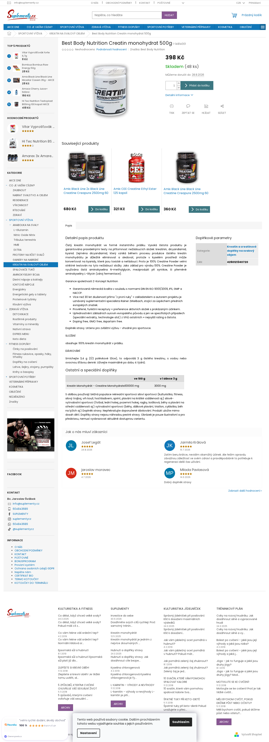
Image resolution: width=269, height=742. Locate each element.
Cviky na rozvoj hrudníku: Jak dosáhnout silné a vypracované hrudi (236, 619)
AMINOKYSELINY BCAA (26, 274)
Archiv (65, 707)
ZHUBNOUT (19, 190)
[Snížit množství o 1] (178, 87)
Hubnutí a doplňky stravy (127, 650)
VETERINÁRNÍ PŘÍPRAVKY (23, 382)
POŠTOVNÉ (164, 3)
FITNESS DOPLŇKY (20, 344)
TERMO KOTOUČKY (27, 579)
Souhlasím (180, 722)
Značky (13, 402)
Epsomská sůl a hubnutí (73, 650)
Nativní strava (22, 329)
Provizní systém (25, 565)
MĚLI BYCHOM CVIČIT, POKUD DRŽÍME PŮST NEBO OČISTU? (234, 701)
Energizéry (19, 289)
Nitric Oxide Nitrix (24, 235)
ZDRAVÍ (17, 215)
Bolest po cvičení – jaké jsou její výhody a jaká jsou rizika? (236, 641)
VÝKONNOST (20, 205)
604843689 (20, 509)
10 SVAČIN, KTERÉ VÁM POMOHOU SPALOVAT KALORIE (184, 680)
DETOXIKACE (20, 314)
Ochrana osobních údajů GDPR (34, 568)
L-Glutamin (21, 230)
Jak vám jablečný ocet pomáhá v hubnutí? (185, 641)
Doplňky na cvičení (25, 362)
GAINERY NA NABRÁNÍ (25, 260)
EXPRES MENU (21, 334)
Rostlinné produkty (25, 319)
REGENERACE (20, 200)
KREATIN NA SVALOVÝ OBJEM (30, 264)
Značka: (147, 49)
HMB (16, 245)
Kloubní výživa (22, 304)
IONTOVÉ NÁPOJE (23, 284)
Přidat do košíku (199, 85)
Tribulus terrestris (25, 240)
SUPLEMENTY (20, 514)
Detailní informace (177, 95)
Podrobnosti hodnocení (112, 49)
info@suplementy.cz (26, 504)
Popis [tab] (68, 225)
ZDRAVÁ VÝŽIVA (18, 309)
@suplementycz (23, 529)
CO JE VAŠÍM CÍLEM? (22, 185)
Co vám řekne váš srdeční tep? (78, 633)
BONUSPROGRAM (25, 561)
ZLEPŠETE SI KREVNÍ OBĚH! (73, 667)
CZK (239, 3)
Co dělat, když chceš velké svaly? (79, 615)
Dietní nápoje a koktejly (28, 279)
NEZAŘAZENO (17, 397)
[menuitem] (13, 27)
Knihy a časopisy (23, 372)
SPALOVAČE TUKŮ (24, 269)
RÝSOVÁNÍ (19, 210)
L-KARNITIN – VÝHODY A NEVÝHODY (132, 685)
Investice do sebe (122, 615)
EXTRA (17, 250)
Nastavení (88, 733)
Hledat (169, 15)
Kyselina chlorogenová (125, 667)
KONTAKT (144, 3)
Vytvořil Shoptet (251, 734)
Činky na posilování (25, 349)
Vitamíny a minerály (26, 324)
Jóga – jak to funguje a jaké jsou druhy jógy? (237, 662)
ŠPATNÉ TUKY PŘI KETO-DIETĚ (182, 699)
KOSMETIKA (16, 387)
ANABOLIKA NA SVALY (26, 225)
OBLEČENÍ (15, 392)
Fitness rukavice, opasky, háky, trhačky (32, 355)
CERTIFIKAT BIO (24, 576)
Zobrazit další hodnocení (244, 491)
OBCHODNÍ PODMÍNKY (119, 3)
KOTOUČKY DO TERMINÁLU (31, 583)
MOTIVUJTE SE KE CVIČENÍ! (232, 682)
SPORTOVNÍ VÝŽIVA (21, 220)
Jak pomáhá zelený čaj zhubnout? (186, 661)
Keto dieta (19, 339)
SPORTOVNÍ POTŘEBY (22, 377)
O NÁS (94, 3)
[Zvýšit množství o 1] (178, 83)
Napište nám (23, 572)
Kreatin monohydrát (124, 633)
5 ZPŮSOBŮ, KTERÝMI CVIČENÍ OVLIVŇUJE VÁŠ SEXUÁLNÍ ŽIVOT (77, 686)
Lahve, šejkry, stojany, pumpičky (33, 367)
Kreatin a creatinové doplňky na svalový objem (241, 251)
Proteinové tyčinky (24, 299)
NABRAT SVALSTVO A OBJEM (30, 195)
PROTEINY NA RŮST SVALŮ (28, 255)
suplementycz (22, 519)
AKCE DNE (15, 180)
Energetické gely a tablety (29, 294)
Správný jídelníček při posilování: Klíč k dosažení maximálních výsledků (184, 619)
